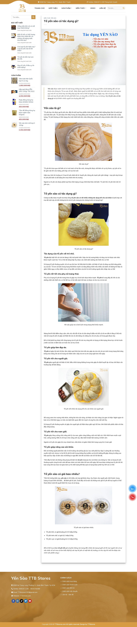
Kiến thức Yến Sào (50, 18)
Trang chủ (39, 8)
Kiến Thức (80, 8)
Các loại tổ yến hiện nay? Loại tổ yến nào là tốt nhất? (26, 48)
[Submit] (33, 17)
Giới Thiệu (53, 8)
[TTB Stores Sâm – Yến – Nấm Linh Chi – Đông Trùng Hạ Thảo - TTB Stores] (21, 8)
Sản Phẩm (66, 8)
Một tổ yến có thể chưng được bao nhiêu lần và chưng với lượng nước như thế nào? (26, 37)
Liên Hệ (102, 8)
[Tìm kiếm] (123, 8)
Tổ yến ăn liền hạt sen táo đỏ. (25, 58)
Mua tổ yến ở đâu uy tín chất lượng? (25, 66)
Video (92, 8)
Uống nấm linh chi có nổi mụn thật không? (26, 27)
